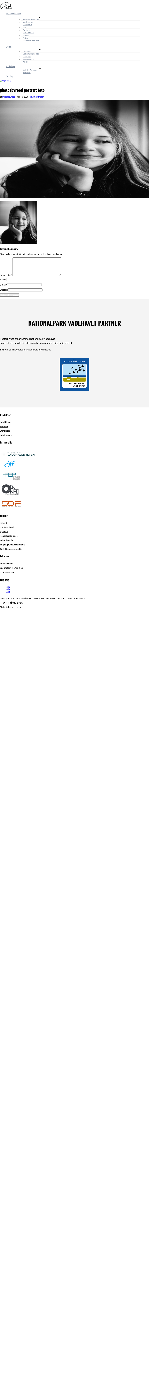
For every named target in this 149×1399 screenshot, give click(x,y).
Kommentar (6, 275)
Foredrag (10, 76)
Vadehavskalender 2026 (31, 40)
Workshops (10, 66)
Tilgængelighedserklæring (12, 545)
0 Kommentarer (37, 97)
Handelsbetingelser (9, 536)
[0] (5, 81)
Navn (3, 280)
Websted (4, 290)
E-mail (3, 285)
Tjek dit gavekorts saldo (11, 549)
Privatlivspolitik (7, 540)
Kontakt (25, 61)
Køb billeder (5, 422)
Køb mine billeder (13, 13)
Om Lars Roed (7, 527)
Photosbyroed (8, 97)
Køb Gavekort (6, 435)
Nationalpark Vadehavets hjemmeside (31, 349)
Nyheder (4, 531)
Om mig (9, 46)
